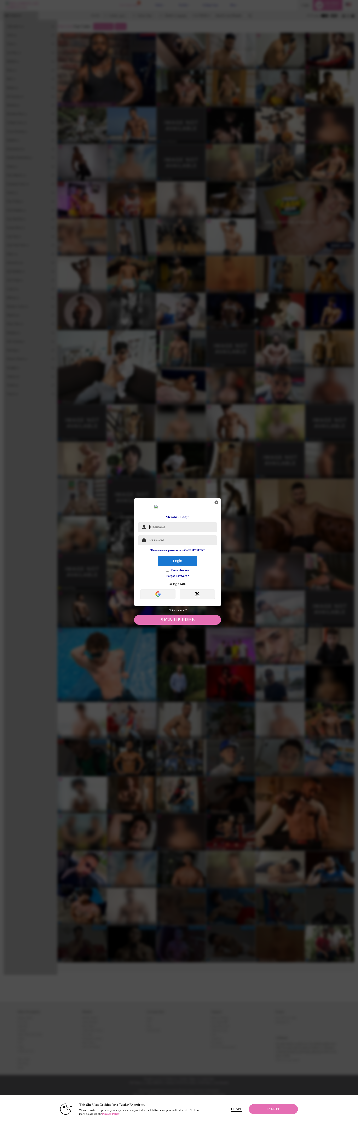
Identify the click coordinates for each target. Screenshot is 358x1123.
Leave (236, 1109)
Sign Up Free (178, 619)
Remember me (180, 570)
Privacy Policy (111, 1113)
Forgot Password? (177, 575)
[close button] (216, 502)
